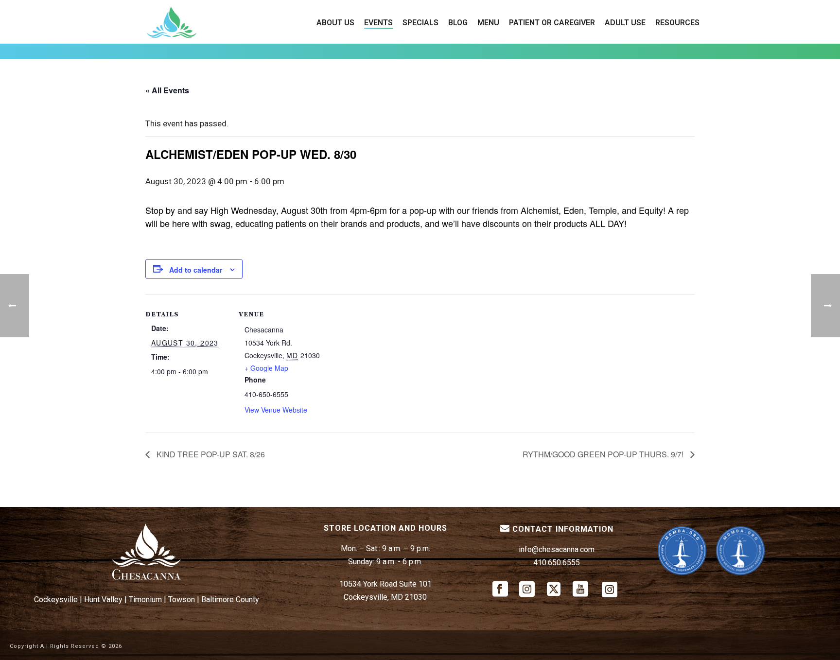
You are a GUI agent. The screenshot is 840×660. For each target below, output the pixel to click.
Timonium (145, 599)
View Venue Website (276, 410)
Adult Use (625, 22)
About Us (335, 22)
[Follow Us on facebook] (500, 589)
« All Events (167, 90)
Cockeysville (56, 599)
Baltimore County (230, 599)
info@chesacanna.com (557, 549)
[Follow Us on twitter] (553, 589)
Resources (677, 22)
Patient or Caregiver (552, 22)
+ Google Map (266, 368)
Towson (181, 599)
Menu (488, 22)
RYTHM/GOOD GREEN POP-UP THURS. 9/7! (604, 454)
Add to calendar (195, 270)
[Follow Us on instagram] (527, 589)
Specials (420, 22)
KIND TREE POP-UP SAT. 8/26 (210, 454)
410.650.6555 (556, 562)
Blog (458, 22)
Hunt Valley (103, 599)
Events (378, 22)
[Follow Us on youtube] (580, 589)
